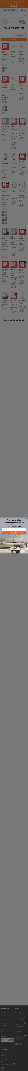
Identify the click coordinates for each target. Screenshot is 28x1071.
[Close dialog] (27, 518)
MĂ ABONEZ (14, 532)
